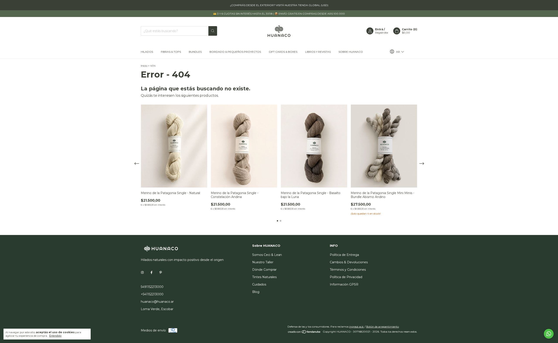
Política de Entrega (344, 255)
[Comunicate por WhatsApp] (549, 334)
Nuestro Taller (262, 262)
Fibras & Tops (171, 51)
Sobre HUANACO (351, 51)
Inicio (144, 65)
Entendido (55, 335)
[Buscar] (212, 31)
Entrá (379, 29)
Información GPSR (344, 284)
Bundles (195, 51)
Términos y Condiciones (348, 270)
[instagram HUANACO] (142, 272)
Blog (255, 292)
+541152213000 (152, 294)
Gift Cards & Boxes (283, 51)
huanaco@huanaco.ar (157, 302)
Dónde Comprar (264, 270)
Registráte (381, 32)
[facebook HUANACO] (151, 272)
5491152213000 (152, 287)
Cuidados (259, 284)
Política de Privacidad (346, 277)
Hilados (147, 51)
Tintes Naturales (264, 277)
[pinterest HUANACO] (160, 272)
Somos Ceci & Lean (267, 255)
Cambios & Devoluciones (349, 262)
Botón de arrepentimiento (382, 326)
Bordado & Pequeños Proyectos (235, 51)
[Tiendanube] (304, 332)
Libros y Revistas (318, 51)
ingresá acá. (356, 326)
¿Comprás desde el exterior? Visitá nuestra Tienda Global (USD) (279, 5)
